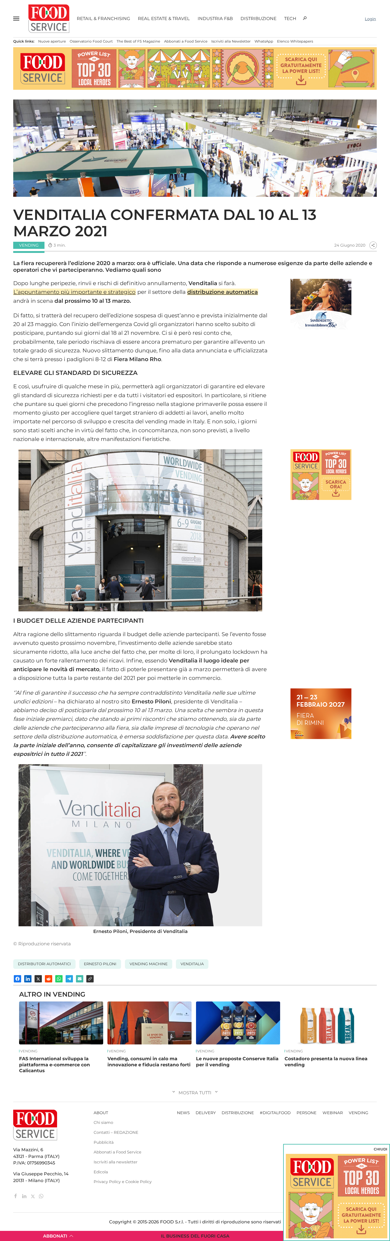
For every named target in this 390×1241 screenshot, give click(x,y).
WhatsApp (264, 41)
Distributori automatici (44, 964)
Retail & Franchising (103, 18)
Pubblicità (104, 1142)
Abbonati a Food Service (185, 41)
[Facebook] (16, 1195)
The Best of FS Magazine (138, 41)
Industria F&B (215, 18)
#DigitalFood (275, 1112)
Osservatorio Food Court (91, 41)
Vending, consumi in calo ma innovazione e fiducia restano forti (149, 1062)
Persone (306, 1112)
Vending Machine (149, 964)
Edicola (101, 1171)
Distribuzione (258, 18)
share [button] (373, 245)
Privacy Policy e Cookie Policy (123, 1181)
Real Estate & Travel (164, 18)
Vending (28, 1051)
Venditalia (192, 964)
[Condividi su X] (38, 978)
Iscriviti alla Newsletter (231, 41)
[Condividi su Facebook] (17, 978)
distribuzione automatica (222, 292)
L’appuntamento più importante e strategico (74, 292)
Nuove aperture (52, 41)
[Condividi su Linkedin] (27, 978)
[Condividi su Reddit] (48, 978)
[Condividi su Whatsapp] (59, 978)
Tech (290, 18)
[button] (17, 18)
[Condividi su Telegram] (69, 978)
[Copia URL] (90, 978)
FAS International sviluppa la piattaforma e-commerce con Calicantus (54, 1064)
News (183, 1112)
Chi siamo (103, 1122)
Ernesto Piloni (100, 964)
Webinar (333, 1112)
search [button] (304, 18)
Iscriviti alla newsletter (116, 1162)
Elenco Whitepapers (295, 41)
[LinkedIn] (25, 1195)
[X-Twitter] (33, 1195)
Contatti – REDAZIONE (116, 1132)
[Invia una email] (79, 978)
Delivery (206, 1112)
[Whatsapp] (41, 1195)
